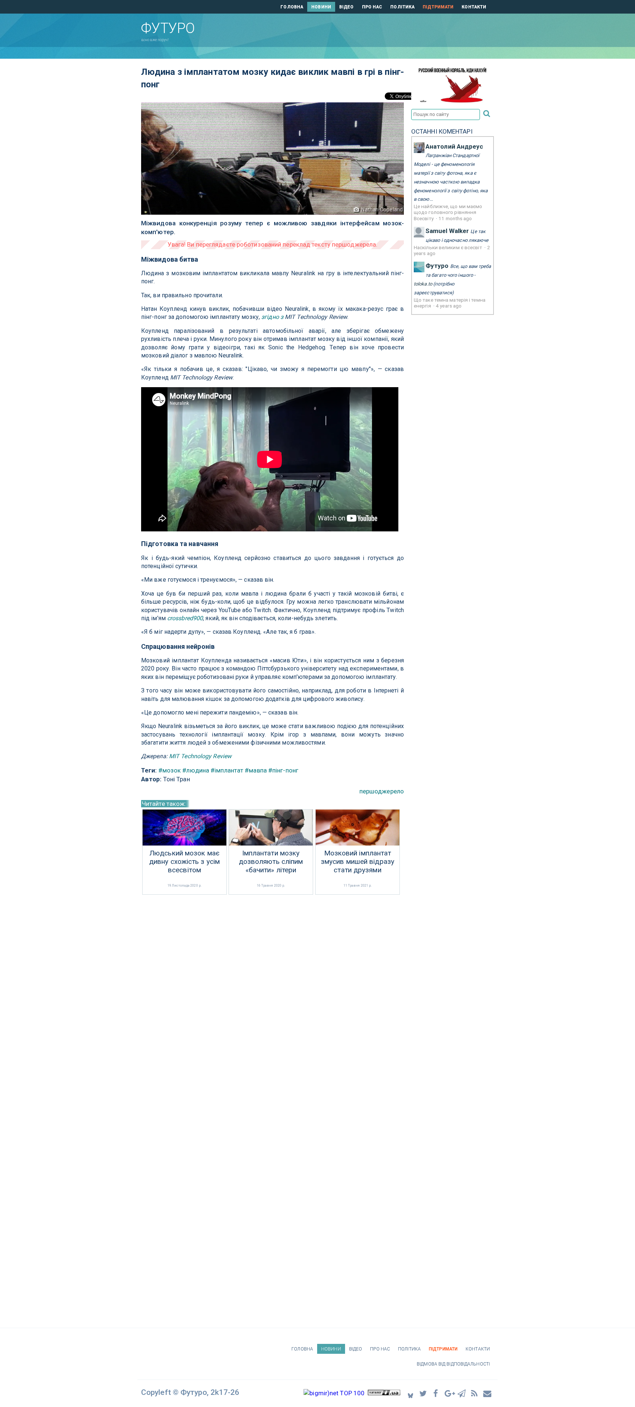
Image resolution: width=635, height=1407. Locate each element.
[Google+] (449, 1393)
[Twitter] (423, 1393)
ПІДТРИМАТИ (438, 7)
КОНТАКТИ (474, 7)
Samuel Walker (447, 231)
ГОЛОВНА (291, 7)
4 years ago (449, 306)
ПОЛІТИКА (402, 7)
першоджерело (381, 791)
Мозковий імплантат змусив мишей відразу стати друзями (357, 861)
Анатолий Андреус (455, 146)
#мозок (169, 770)
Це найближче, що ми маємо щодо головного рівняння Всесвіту (448, 212)
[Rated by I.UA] (384, 1393)
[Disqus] (272, 994)
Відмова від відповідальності (453, 1364)
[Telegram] (462, 1393)
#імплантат (227, 770)
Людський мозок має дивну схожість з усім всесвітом (184, 861)
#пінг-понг (283, 770)
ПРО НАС (372, 7)
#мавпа (256, 770)
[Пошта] (487, 1393)
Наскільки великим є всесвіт (448, 247)
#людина (195, 770)
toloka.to (423, 284)
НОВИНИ (321, 7)
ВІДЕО (346, 7)
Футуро (437, 265)
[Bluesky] (410, 1393)
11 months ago (455, 218)
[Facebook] (436, 1393)
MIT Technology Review (200, 756)
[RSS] (475, 1393)
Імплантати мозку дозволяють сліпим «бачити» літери (271, 861)
